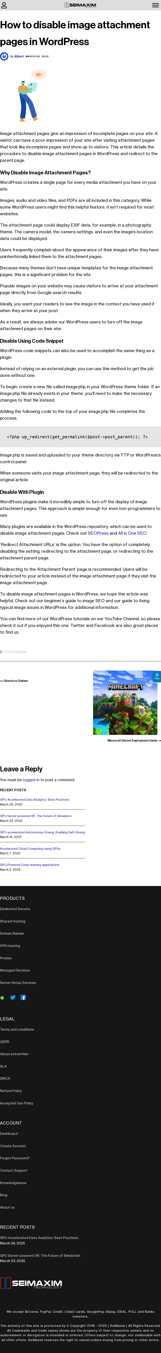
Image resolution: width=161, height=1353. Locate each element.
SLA (3, 1066)
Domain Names (12, 933)
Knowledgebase (15, 651)
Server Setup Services (18, 983)
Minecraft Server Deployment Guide (132, 740)
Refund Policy (11, 1091)
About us (7, 1207)
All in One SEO (132, 533)
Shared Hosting (12, 921)
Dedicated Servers (15, 909)
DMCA (5, 1078)
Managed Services (15, 970)
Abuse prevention (14, 1054)
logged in (31, 780)
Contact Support (13, 1170)
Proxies (6, 958)
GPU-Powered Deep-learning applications (29, 865)
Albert (19, 56)
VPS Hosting (10, 946)
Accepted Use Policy (16, 1103)
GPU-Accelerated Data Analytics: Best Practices (34, 799)
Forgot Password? (15, 1158)
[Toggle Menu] (155, 5)
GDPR (4, 1042)
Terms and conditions (17, 1029)
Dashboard (9, 1133)
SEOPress (98, 533)
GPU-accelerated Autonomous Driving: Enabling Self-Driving (42, 832)
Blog (3, 1195)
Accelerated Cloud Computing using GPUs (30, 848)
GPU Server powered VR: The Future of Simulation (35, 816)
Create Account (13, 1146)
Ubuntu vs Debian (16, 680)
